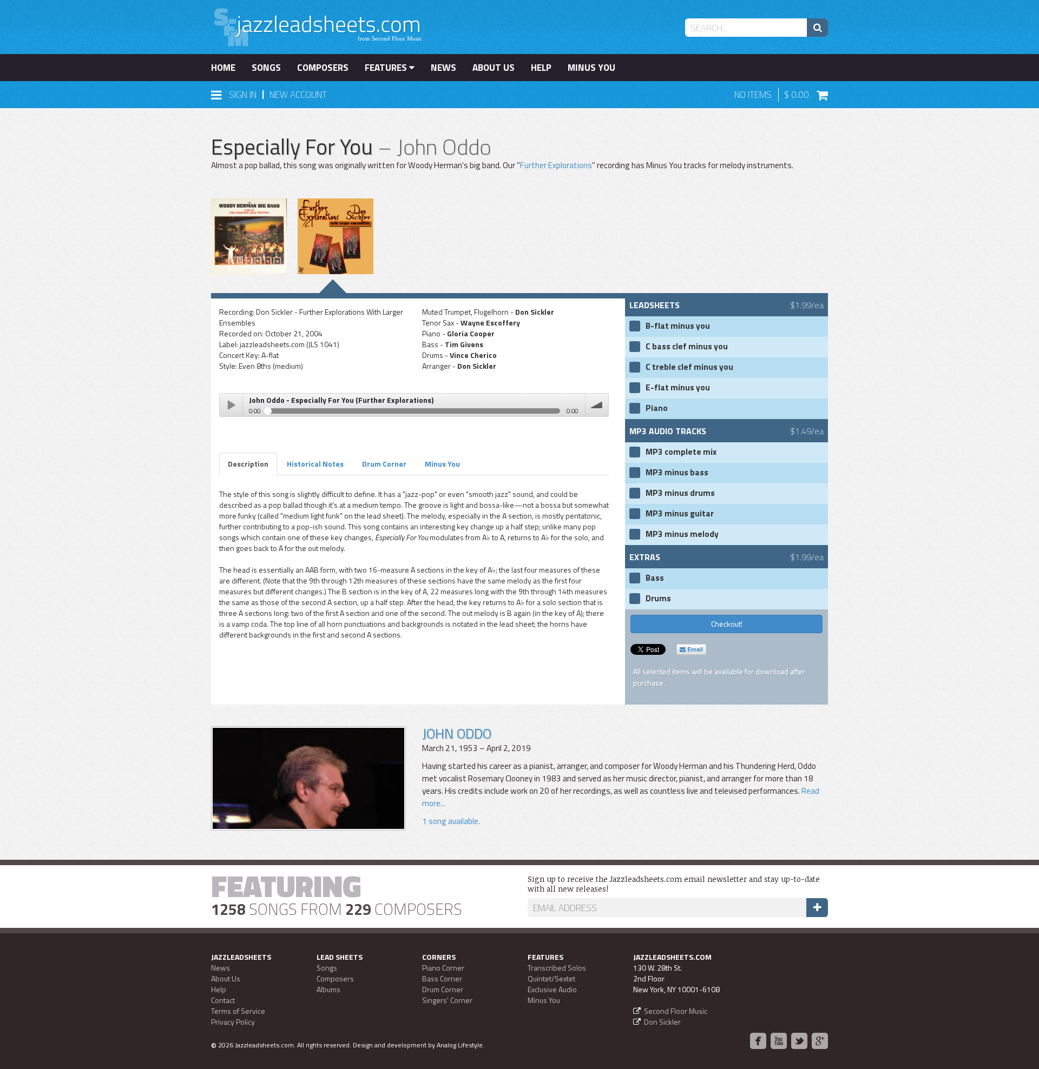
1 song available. (451, 821)
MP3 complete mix (681, 452)
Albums (328, 989)
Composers (322, 68)
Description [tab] (248, 463)
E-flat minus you (678, 388)
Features (387, 68)
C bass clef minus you (687, 347)
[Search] (817, 27)
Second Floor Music (675, 1011)
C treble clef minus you (689, 367)
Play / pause (231, 405)
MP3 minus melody (682, 534)
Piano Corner (443, 967)
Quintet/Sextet (551, 978)
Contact (223, 1000)
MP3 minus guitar (680, 514)
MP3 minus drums (680, 493)
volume (597, 405)
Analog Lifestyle (460, 1045)
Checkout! (726, 623)
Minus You (591, 68)
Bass (655, 578)
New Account (298, 95)
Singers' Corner (447, 1000)
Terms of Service (238, 1011)
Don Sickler (662, 1021)
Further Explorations (556, 165)
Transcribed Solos (557, 967)
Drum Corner (442, 989)
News (443, 68)
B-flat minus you (678, 326)
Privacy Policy (233, 1021)
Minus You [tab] (442, 463)
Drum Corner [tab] (384, 463)
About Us (493, 68)
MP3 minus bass (677, 473)
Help (541, 68)
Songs (266, 68)
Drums (658, 599)
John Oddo (456, 733)
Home (223, 68)
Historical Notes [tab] (315, 463)
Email (694, 649)
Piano (657, 408)
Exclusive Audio (552, 989)
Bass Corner (442, 978)
